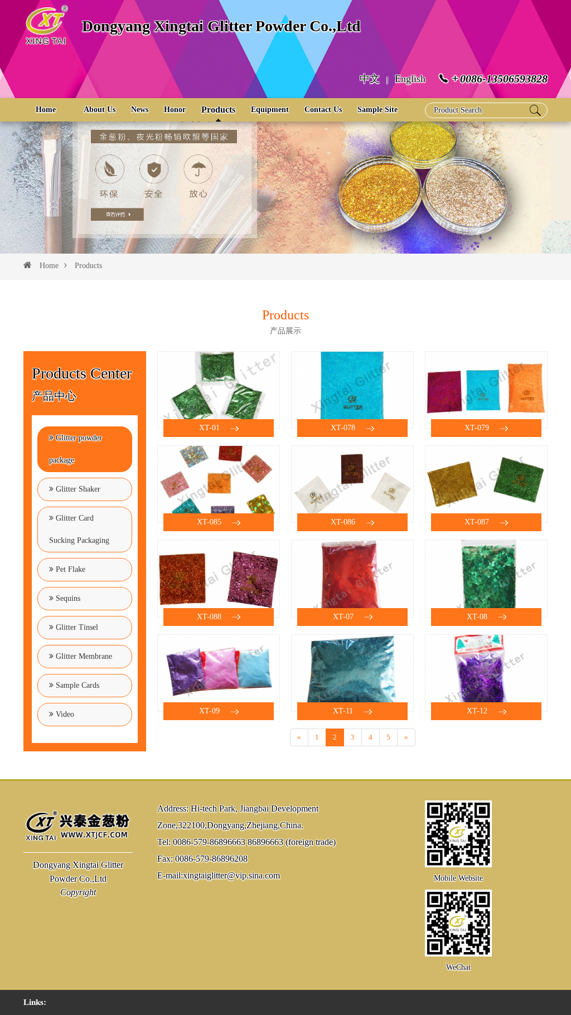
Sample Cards (76, 685)
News (139, 109)
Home (46, 109)
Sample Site (377, 109)
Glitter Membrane (83, 656)
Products (218, 109)
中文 (370, 78)
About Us (99, 109)
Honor (175, 109)
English (410, 78)
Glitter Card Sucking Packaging (79, 529)
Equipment (270, 109)
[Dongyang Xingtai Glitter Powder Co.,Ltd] (78, 824)
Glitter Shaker (77, 489)
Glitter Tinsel (76, 627)
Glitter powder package (75, 449)
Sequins (67, 598)
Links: (34, 1002)
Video (64, 714)
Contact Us (323, 109)
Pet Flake (69, 569)
